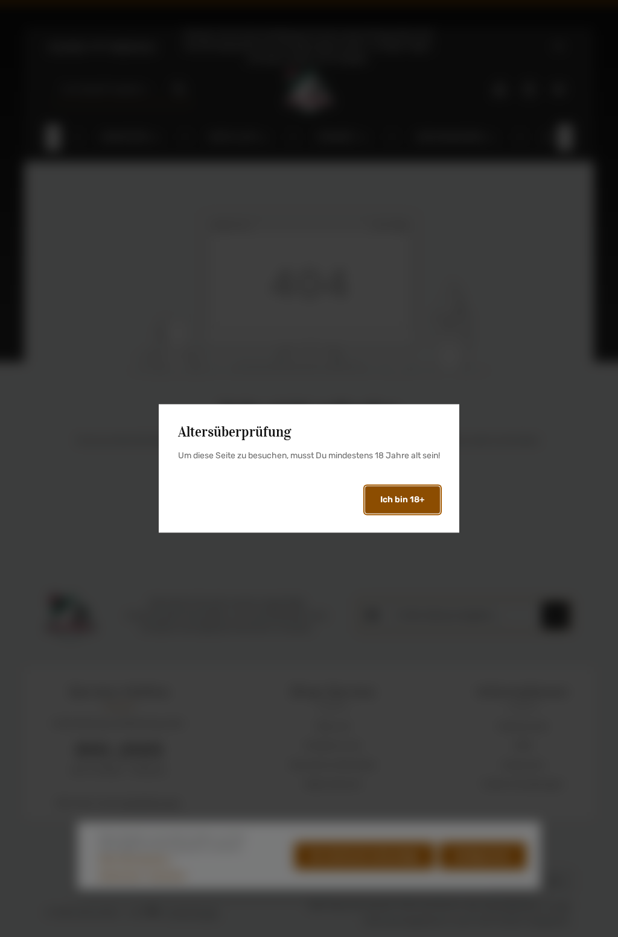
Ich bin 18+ (402, 500)
